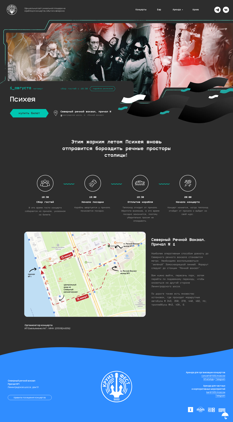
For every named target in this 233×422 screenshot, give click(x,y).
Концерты (141, 9)
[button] (225, 415)
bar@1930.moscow (215, 392)
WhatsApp (208, 379)
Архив (195, 9)
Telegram (220, 379)
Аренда (177, 9)
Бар (159, 9)
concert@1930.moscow (213, 375)
